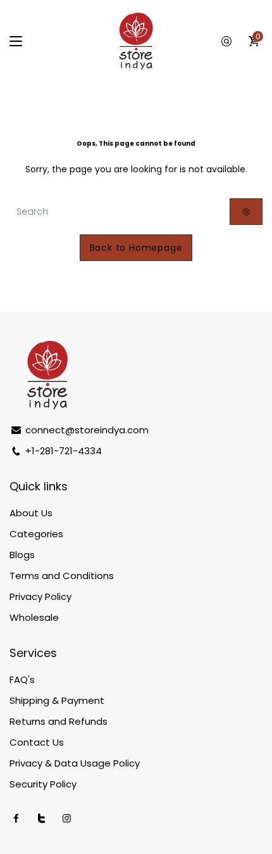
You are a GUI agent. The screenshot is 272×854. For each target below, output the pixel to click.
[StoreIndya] (136, 41)
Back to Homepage (136, 247)
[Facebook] (16, 818)
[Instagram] (66, 818)
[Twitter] (41, 818)
